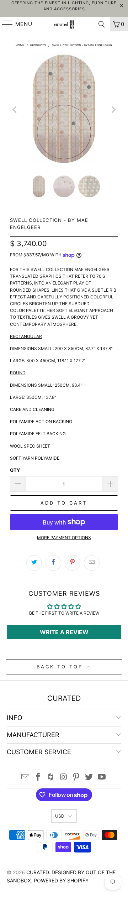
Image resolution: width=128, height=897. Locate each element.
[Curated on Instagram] (63, 777)
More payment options (64, 537)
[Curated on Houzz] (51, 777)
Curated (37, 872)
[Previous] (15, 109)
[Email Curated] (25, 777)
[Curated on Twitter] (89, 777)
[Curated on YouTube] (101, 777)
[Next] (112, 109)
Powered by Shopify (61, 880)
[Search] (101, 24)
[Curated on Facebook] (38, 777)
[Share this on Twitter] (34, 563)
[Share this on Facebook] (53, 563)
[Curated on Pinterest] (76, 777)
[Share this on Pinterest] (72, 563)
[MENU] (4, 24)
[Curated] (64, 24)
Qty (15, 470)
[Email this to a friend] (92, 563)
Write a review (64, 632)
